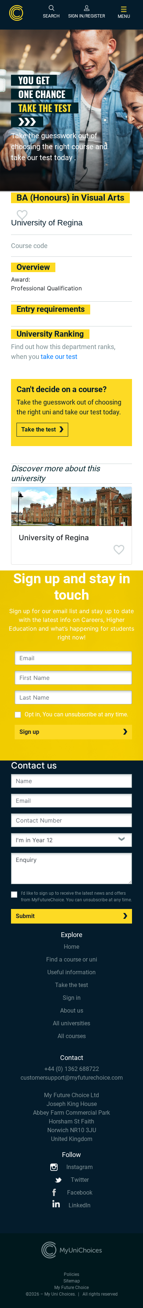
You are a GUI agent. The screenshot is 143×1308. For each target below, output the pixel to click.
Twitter (79, 1179)
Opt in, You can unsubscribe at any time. (76, 714)
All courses (72, 1036)
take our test (59, 356)
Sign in (72, 997)
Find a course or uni (71, 959)
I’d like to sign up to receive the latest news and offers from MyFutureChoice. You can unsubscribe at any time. (76, 896)
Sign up (29, 731)
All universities (71, 1023)
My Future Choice (71, 1287)
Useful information (71, 972)
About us (71, 1010)
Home (71, 946)
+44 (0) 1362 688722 (71, 1068)
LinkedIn (79, 1205)
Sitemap (71, 1281)
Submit (25, 916)
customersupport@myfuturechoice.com (72, 1077)
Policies (71, 1274)
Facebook (79, 1192)
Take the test (38, 429)
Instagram (79, 1167)
